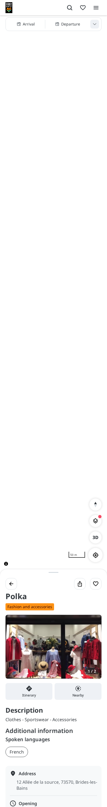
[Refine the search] (94, 24)
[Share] (80, 584)
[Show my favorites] (82, 7)
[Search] (69, 7)
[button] (53, 24)
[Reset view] (95, 505)
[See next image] (91, 649)
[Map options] (95, 521)
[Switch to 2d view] (95, 537)
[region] (53, 295)
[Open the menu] (96, 7)
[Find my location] (96, 555)
